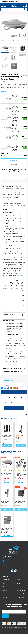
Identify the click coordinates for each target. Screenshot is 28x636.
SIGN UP (21, 321)
